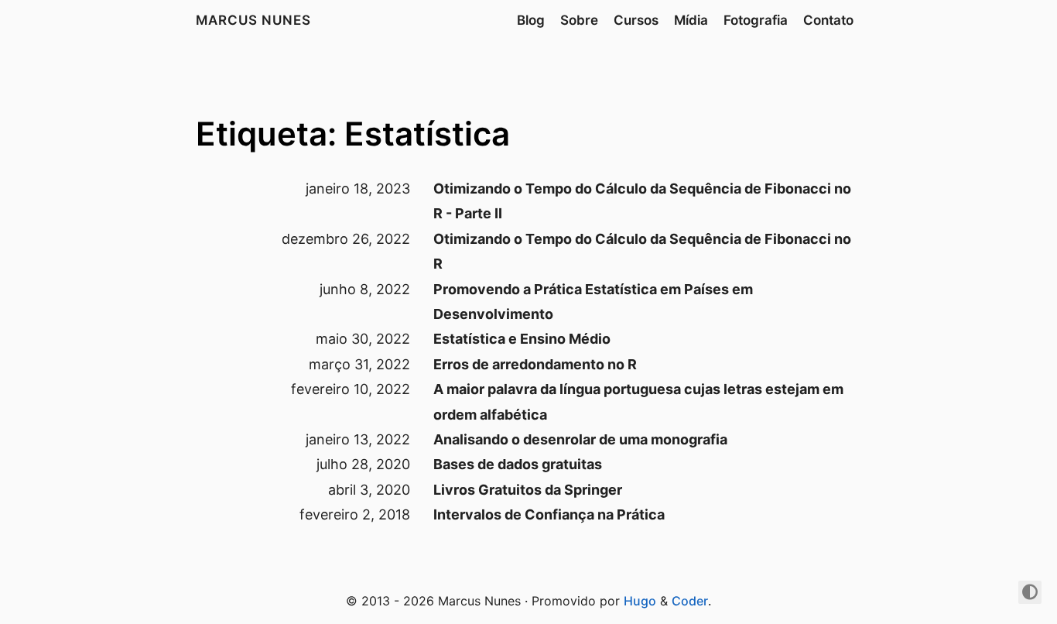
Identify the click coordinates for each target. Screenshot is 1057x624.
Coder (690, 601)
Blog (531, 20)
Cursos (636, 20)
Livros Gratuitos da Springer (527, 490)
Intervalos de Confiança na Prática (549, 514)
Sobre (579, 20)
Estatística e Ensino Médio (522, 339)
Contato (828, 20)
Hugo (640, 601)
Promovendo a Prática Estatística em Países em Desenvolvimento (593, 301)
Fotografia (755, 20)
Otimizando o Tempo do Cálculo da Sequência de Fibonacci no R (642, 251)
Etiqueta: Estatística (353, 133)
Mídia (691, 20)
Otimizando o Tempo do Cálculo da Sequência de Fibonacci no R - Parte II (642, 200)
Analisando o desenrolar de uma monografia (580, 439)
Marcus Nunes (253, 20)
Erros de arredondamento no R (535, 364)
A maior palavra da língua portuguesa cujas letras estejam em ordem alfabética (638, 401)
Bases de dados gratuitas (517, 464)
